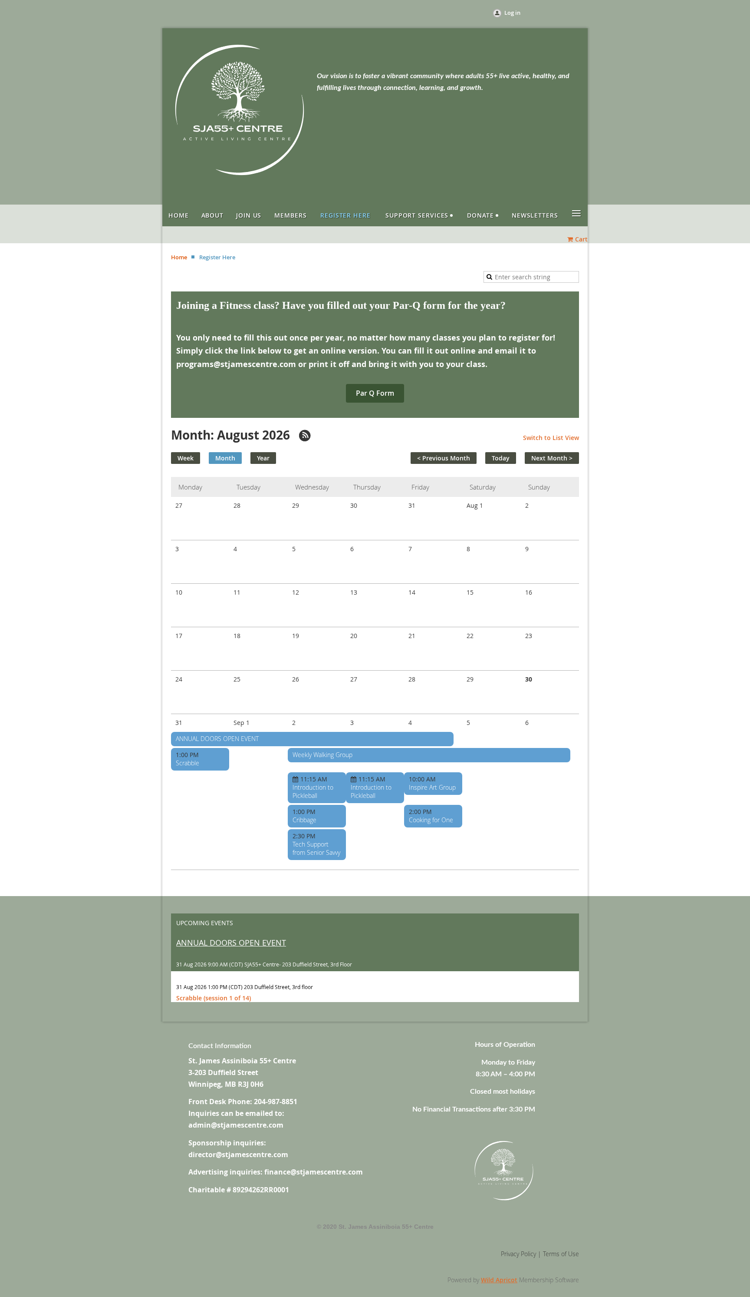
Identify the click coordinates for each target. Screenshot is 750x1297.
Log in (512, 13)
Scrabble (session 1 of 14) (213, 998)
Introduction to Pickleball (313, 791)
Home (179, 257)
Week (186, 458)
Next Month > (551, 458)
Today (501, 458)
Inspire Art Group (432, 787)
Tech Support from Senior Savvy (316, 848)
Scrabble (187, 763)
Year (263, 458)
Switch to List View (551, 437)
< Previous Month (443, 458)
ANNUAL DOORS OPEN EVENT (217, 739)
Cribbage (304, 820)
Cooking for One (431, 820)
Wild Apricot (499, 1280)
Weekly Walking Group (322, 755)
